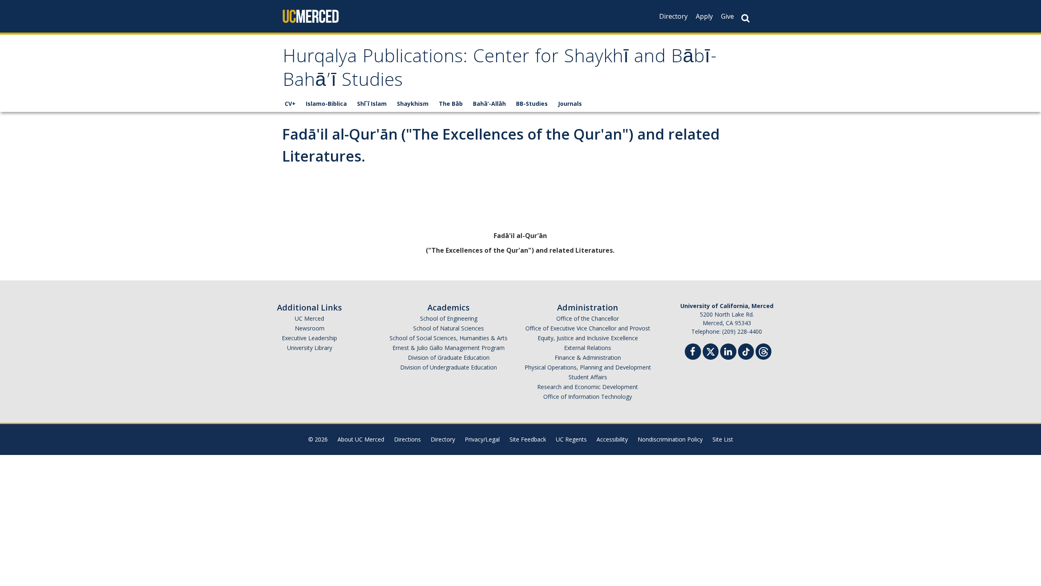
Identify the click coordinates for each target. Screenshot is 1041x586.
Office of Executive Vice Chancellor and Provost (587, 328)
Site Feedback (528, 439)
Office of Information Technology (587, 396)
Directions (407, 439)
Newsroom (309, 328)
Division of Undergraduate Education (448, 367)
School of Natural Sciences (448, 328)
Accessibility (612, 439)
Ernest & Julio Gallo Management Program (448, 348)
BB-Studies (532, 103)
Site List (722, 439)
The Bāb (451, 103)
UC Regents (571, 439)
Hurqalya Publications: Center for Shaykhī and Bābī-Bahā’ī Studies (500, 70)
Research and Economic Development (587, 387)
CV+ (290, 103)
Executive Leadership (309, 338)
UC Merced (309, 318)
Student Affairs (587, 377)
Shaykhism (413, 103)
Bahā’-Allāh (489, 103)
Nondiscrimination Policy (670, 439)
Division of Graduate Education (449, 357)
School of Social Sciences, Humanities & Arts (448, 338)
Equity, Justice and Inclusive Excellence (588, 338)
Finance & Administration (588, 357)
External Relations (587, 348)
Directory (673, 16)
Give (727, 16)
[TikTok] (746, 350)
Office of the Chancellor (587, 318)
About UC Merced (361, 439)
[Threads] (763, 350)
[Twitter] (710, 350)
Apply (704, 16)
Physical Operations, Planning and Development (588, 367)
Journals (570, 103)
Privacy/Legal (482, 439)
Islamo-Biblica (326, 103)
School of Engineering (448, 318)
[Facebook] (693, 352)
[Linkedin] (728, 352)
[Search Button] (745, 18)
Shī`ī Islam (372, 103)
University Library (309, 348)
